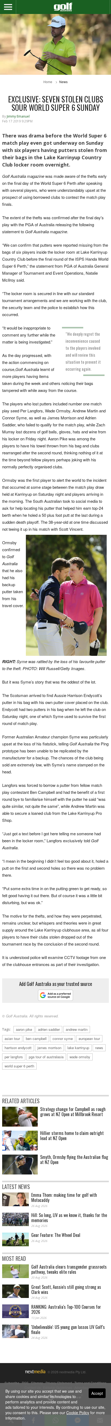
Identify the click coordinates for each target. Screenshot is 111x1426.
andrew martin (77, 1029)
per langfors (14, 1056)
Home (47, 81)
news (99, 1047)
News (63, 81)
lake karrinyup (78, 1047)
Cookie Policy (77, 1412)
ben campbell (36, 1038)
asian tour (12, 1038)
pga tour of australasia (46, 1056)
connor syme (63, 1038)
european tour (89, 1038)
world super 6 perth (19, 1065)
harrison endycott (18, 1047)
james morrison (49, 1047)
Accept (97, 1393)
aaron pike (24, 1029)
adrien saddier (49, 1029)
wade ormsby (80, 1056)
